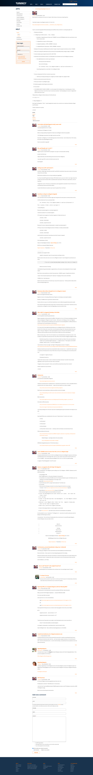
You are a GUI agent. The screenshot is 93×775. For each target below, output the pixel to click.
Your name (34, 697)
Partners (17, 769)
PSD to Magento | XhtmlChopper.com (44, 656)
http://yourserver (45, 510)
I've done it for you (44, 575)
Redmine (72, 771)
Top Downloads (74, 763)
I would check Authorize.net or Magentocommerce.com (50, 634)
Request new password (22, 58)
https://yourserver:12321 (49, 490)
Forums (18, 32)
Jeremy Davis (42, 577)
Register (75, 1)
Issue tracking (19, 22)
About (17, 763)
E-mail (33, 701)
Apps (31, 4)
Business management (20, 19)
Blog (41, 4)
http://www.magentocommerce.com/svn (47, 381)
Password (19, 50)
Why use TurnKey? (18, 764)
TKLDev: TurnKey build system (31, 768)
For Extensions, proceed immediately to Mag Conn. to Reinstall (52, 547)
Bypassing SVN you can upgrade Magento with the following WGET (52, 586)
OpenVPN (72, 764)
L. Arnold (34, 15)
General (18, 35)
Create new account (21, 57)
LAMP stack (72, 767)
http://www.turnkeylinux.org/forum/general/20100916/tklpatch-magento (51, 324)
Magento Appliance (41, 247)
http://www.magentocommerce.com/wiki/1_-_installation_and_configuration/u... (47, 24)
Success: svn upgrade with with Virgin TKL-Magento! (49, 467)
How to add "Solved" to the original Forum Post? (50, 565)
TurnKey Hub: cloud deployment (32, 766)
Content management (20, 17)
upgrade (33, 117)
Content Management (61, 764)
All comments (37, 749)
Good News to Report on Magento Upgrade (47, 194)
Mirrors (17, 767)
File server (72, 769)
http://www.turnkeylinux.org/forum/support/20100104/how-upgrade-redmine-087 (55, 445)
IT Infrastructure (19, 15)
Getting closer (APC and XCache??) (45, 167)
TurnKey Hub (57, 4)
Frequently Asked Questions (47, 766)
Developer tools (19, 25)
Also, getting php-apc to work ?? (45, 148)
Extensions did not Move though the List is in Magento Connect (52, 291)
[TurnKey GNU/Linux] (21, 4)
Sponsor (17, 771)
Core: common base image (31, 764)
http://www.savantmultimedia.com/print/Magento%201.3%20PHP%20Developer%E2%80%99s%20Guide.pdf (58, 346)
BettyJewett (40, 650)
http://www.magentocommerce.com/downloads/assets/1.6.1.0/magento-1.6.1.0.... (57, 605)
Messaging (18, 20)
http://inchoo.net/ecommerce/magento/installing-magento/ (51, 387)
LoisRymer (39, 664)
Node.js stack (73, 766)
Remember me (20, 54)
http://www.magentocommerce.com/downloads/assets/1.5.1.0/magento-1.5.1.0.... (57, 600)
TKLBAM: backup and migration (32, 767)
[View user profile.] (34, 12)
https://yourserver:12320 (48, 481)
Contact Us (17, 768)
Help (36, 4)
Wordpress (72, 768)
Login (71, 1)
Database (18, 24)
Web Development (61, 767)
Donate (44, 768)
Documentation (19, 39)
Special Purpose (60, 771)
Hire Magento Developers (42, 671)
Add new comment (36, 120)
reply (76, 144)
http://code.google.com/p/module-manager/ (50, 440)
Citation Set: (40, 375)
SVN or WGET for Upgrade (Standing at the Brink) (48, 312)
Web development (20, 13)
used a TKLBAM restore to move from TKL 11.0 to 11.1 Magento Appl (53, 451)
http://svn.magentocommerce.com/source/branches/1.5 (56, 487)
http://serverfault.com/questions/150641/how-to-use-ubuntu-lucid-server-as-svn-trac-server (57, 404)
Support (33, 114)
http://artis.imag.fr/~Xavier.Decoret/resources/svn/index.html (51, 407)
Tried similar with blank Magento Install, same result (49, 124)
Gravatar (59, 704)
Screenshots (49, 4)
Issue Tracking (60, 768)
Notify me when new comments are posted (40, 748)
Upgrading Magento (42, 648)
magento (34, 119)
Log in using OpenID (21, 56)
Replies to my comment (45, 749)
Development (19, 37)
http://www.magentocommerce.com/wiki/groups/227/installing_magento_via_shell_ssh (56, 399)
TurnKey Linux (52, 247)
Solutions (29, 763)
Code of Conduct (18, 766)
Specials (18, 12)
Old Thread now (41, 677)
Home (33, 8)
